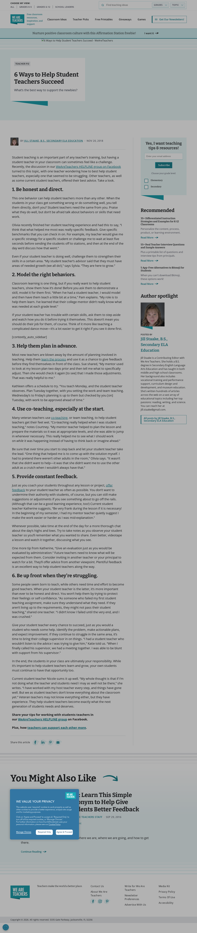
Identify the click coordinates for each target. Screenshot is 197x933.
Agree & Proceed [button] (64, 832)
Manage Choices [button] (23, 832)
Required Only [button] (44, 832)
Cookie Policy (54, 824)
